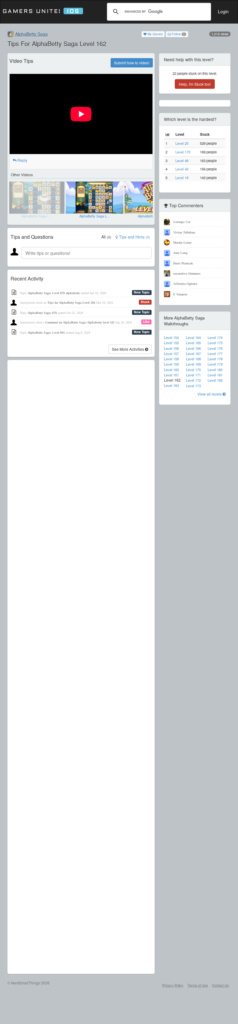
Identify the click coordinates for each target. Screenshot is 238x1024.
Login (223, 11)
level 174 (215, 337)
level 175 (215, 342)
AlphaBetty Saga (31, 34)
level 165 (193, 342)
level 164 (193, 337)
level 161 (171, 374)
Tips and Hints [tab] (134, 237)
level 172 (193, 380)
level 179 (215, 364)
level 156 (171, 348)
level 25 (181, 143)
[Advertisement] (81, 667)
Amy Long (180, 253)
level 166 (193, 348)
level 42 (181, 168)
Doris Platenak (183, 263)
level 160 (171, 369)
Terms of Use (197, 985)
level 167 (193, 353)
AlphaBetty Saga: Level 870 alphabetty (54, 293)
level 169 (193, 364)
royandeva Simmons (187, 273)
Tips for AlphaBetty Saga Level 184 (71, 302)
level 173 (193, 385)
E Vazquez (180, 294)
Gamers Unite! (41, 11)
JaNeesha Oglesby (185, 283)
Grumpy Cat (181, 222)
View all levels (210, 393)
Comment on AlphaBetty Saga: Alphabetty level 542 (79, 322)
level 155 (171, 342)
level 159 (171, 364)
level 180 (215, 369)
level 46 (181, 160)
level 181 (215, 374)
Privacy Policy (172, 985)
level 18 (181, 177)
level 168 (193, 358)
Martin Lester (182, 242)
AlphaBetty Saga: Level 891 (46, 332)
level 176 (215, 348)
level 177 (215, 353)
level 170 (182, 151)
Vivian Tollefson (184, 232)
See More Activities (128, 349)
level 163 (171, 385)
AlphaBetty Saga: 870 (42, 313)
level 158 (171, 358)
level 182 (215, 380)
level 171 (193, 374)
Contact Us (220, 985)
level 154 (171, 337)
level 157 (171, 353)
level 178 (215, 358)
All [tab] (106, 237)
